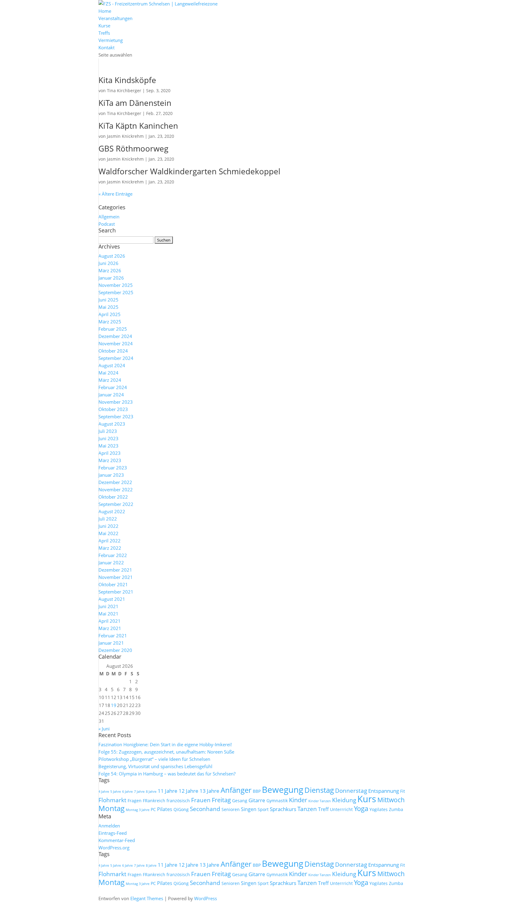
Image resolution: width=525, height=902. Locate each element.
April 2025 (109, 314)
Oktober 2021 (113, 584)
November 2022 (115, 489)
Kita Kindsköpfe (127, 80)
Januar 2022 (111, 562)
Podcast (106, 224)
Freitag (221, 800)
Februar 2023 (112, 468)
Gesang (239, 800)
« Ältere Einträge (115, 194)
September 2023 (115, 416)
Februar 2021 (112, 635)
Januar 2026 (111, 278)
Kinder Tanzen (319, 801)
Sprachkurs (283, 809)
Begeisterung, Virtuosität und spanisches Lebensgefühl (155, 766)
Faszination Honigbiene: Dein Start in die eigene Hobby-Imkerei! (165, 744)
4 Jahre (103, 791)
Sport (263, 809)
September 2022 (115, 504)
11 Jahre (167, 790)
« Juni (104, 729)
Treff (323, 809)
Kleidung (344, 800)
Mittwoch (391, 800)
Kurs (366, 799)
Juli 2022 (107, 519)
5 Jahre (115, 791)
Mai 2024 (108, 373)
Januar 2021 (111, 643)
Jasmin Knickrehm (125, 136)
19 (113, 705)
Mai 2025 (108, 307)
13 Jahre (209, 790)
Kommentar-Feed (116, 840)
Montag (111, 808)
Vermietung (110, 40)
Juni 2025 (108, 300)
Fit (402, 791)
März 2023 (109, 460)
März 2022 (109, 548)
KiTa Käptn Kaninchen (138, 125)
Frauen (201, 800)
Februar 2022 (112, 555)
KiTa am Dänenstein (134, 102)
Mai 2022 (108, 533)
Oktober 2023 (113, 409)
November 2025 (115, 285)
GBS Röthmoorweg (133, 148)
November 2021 (115, 577)
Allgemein (108, 217)
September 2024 (115, 358)
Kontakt (106, 47)
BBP (257, 791)
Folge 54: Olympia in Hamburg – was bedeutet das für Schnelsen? (166, 774)
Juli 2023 (107, 431)
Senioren (230, 809)
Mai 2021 (108, 614)
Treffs (104, 33)
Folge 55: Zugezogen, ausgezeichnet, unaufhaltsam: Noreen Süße (166, 752)
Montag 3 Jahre (137, 810)
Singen (248, 809)
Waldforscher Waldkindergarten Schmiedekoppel (189, 171)
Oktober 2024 (113, 351)
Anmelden (109, 826)
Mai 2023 (108, 446)
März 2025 (109, 322)
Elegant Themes (146, 898)
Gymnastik (277, 800)
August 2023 (111, 424)
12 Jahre (188, 790)
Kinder (298, 800)
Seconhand (205, 809)
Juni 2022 (108, 526)
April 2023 (109, 453)
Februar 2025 (112, 329)
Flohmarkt (112, 800)
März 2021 (109, 628)
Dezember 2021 (115, 570)
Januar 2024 (111, 395)
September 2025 (115, 292)
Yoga (361, 808)
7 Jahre (139, 791)
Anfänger (236, 790)
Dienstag (319, 790)
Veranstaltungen (115, 18)
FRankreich (154, 800)
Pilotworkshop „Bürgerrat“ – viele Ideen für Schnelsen (154, 759)
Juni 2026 (108, 263)
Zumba (396, 809)
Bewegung (282, 789)
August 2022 (111, 511)
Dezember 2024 (115, 336)
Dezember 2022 (115, 482)
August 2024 (111, 365)
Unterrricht (341, 809)
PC (153, 809)
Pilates (164, 809)
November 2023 (115, 402)
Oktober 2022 (113, 497)
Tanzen (307, 809)
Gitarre (257, 800)
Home (104, 11)
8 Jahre (151, 791)
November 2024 (115, 343)
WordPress (205, 898)
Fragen (135, 800)
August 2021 (111, 599)
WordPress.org (113, 848)
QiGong (181, 809)
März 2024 (109, 380)
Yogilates (378, 809)
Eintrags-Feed (112, 833)
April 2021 (109, 621)
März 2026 (109, 270)
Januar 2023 (111, 475)
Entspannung (383, 790)
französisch (178, 800)
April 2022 (109, 541)
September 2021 (115, 592)
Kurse (104, 26)
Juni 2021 (108, 606)
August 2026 (111, 256)
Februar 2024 (112, 387)
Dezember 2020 (115, 650)
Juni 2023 (108, 438)
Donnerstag (351, 791)
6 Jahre (127, 791)
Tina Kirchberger (124, 90)
